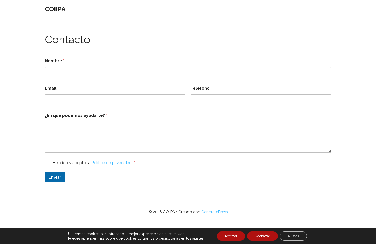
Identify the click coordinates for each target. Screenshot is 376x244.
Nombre (54, 60)
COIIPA (55, 9)
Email (52, 88)
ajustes (198, 238)
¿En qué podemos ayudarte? (76, 115)
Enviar (55, 177)
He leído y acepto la (93, 162)
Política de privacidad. (111, 162)
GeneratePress (214, 212)
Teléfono (201, 88)
